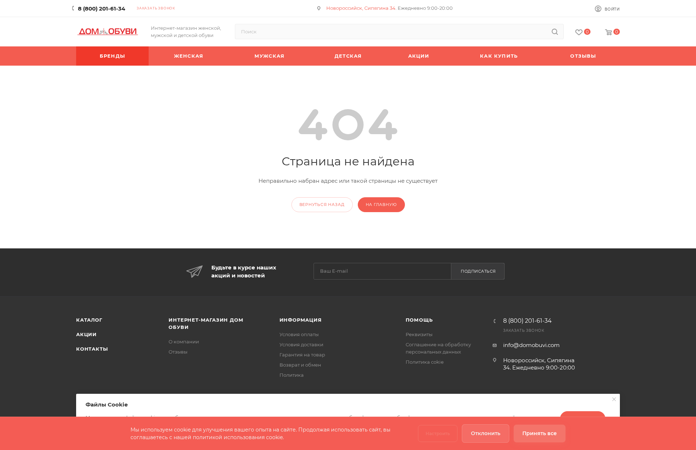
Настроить (438, 433)
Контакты (92, 349)
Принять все (539, 433)
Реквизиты (419, 334)
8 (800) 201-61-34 (101, 8)
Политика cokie (425, 362)
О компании (184, 341)
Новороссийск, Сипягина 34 (360, 8)
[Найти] (555, 31)
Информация (300, 320)
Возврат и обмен (300, 365)
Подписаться (478, 271)
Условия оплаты (299, 334)
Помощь (419, 320)
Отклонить (485, 433)
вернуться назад (322, 204)
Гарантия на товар (302, 355)
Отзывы (178, 352)
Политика (291, 375)
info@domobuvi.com (531, 345)
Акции (86, 334)
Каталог (89, 320)
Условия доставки (301, 344)
